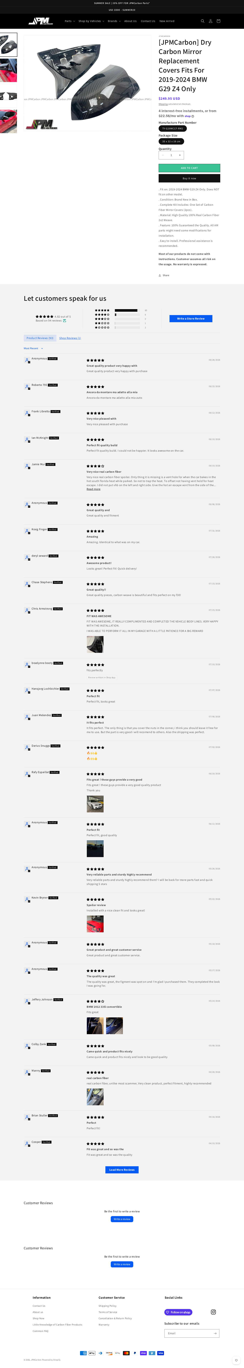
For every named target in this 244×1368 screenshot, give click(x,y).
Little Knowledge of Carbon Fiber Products (57, 1324)
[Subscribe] (215, 1333)
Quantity (165, 149)
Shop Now (38, 1318)
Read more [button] (93, 489)
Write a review (122, 1219)
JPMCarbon (36, 1360)
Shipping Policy (107, 1305)
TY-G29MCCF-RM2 (172, 128)
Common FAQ (40, 1331)
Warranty (104, 1324)
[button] (69, 21)
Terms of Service (108, 1312)
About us (38, 1312)
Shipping (163, 104)
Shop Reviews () (70, 338)
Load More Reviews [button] (122, 1170)
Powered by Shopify (51, 1360)
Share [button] (166, 275)
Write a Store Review (191, 318)
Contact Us (39, 1305)
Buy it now (189, 178)
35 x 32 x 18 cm (171, 141)
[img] (53, 317)
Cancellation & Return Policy (115, 1318)
